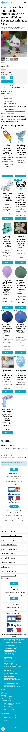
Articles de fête (8, 657)
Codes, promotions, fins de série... (11, 717)
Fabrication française (9, 682)
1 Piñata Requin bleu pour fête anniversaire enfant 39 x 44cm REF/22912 (20, 148)
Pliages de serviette (9, 676)
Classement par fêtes (9, 645)
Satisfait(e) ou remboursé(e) (10, 715)
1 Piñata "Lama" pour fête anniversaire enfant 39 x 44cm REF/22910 (7, 197)
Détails (7, 176)
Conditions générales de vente (14, 728)
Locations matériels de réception (12, 683)
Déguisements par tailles (10, 651)
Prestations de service (9, 685)
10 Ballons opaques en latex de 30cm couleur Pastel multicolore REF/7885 (21, 240)
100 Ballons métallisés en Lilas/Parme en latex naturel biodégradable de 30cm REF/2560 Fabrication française (7, 287)
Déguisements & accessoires (11, 664)
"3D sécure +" (19, 613)
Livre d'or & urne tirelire (10, 668)
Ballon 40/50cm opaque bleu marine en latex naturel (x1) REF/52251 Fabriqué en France (7, 330)
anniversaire (9, 111)
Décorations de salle (9, 650)
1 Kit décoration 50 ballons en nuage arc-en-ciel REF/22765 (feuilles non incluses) (7, 374)
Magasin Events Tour (14, 473)
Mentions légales (14, 725)
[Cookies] (3, 729)
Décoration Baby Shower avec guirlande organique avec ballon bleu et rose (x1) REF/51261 (7, 415)
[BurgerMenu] (25, 2)
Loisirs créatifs (7, 670)
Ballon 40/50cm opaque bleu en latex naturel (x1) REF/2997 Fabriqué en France (21, 329)
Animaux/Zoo (11, 109)
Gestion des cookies (14, 730)
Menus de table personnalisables (12, 679)
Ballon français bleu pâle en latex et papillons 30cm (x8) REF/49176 (21, 373)
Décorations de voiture (9, 654)
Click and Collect (7, 719)
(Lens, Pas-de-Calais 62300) (14, 476)
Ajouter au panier (7, 81)
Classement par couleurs (10, 648)
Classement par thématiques (11, 647)
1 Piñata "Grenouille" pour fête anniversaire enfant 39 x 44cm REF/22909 (7, 241)
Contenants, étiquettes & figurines (12, 671)
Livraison (8, 515)
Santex (9, 93)
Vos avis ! (6, 720)
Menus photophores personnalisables (13, 675)
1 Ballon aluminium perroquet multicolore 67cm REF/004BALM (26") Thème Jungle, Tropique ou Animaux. (7, 152)
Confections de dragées (10, 678)
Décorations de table (9, 653)
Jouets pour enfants (9, 661)
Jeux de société (8, 660)
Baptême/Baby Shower (19, 111)
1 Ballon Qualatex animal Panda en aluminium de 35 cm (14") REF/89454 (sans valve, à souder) (20, 199)
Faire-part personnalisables (11, 673)
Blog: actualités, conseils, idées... (12, 686)
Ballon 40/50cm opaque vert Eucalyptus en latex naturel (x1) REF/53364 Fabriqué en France (21, 285)
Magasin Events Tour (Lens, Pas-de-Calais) (14, 602)
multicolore (10, 101)
